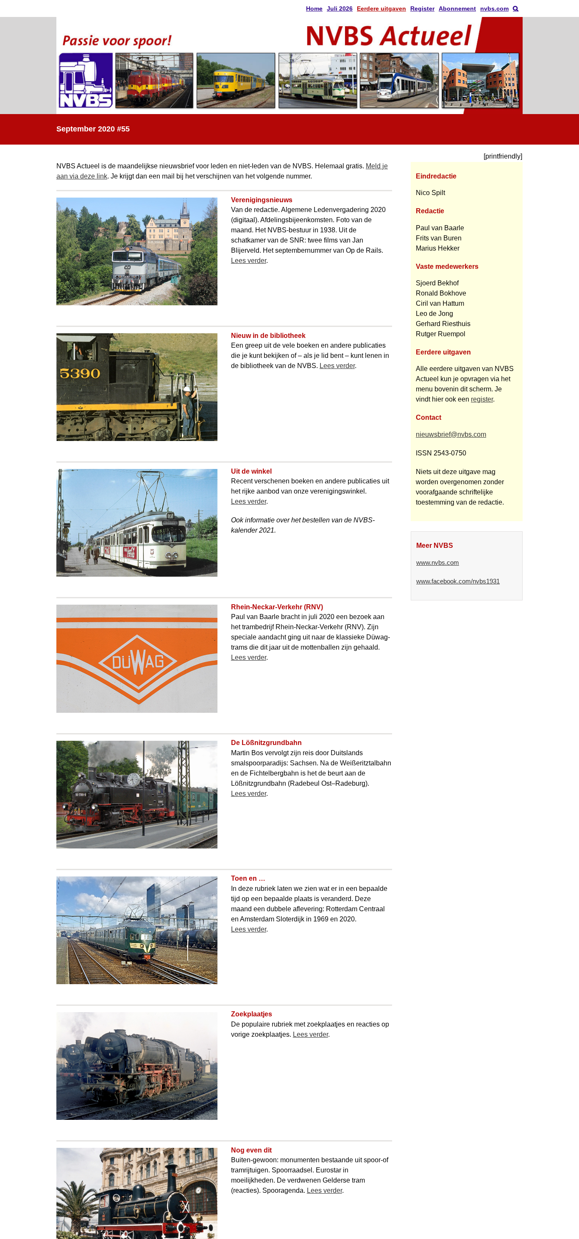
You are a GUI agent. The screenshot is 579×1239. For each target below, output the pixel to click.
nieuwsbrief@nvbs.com (451, 434)
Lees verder (248, 260)
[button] (515, 8)
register (482, 399)
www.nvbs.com (437, 562)
